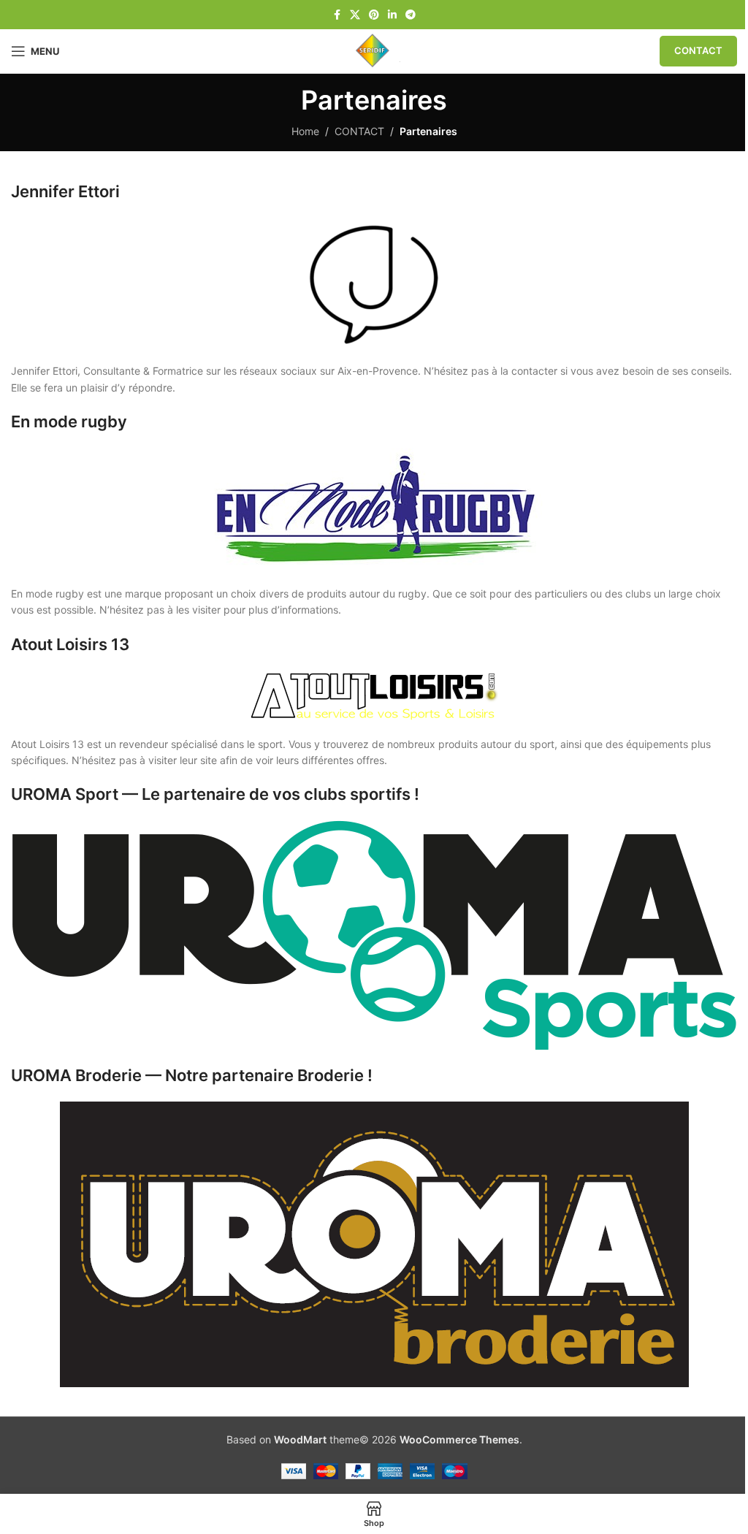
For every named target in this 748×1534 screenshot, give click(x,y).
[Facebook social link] (337, 15)
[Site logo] (373, 50)
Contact (698, 50)
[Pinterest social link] (374, 15)
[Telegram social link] (410, 15)
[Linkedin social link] (392, 15)
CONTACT (359, 131)
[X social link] (355, 15)
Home (305, 131)
